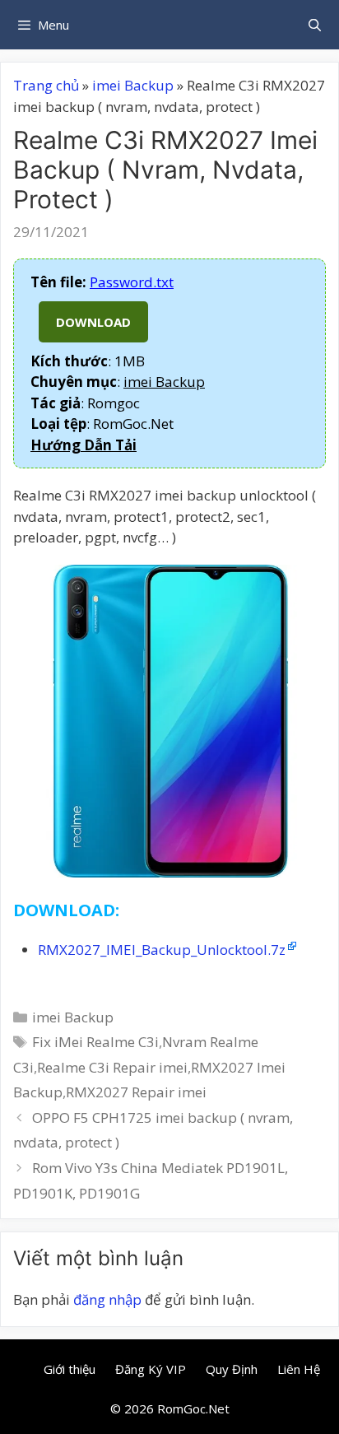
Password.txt (132, 281)
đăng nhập (107, 1299)
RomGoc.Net (193, 1408)
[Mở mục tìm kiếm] (314, 24)
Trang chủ (46, 85)
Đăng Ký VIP (150, 1369)
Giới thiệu (69, 1369)
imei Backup (133, 85)
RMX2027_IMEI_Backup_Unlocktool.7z (162, 949)
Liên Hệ (298, 1369)
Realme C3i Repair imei (112, 1067)
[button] (83, 444)
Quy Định (232, 1369)
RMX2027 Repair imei (136, 1091)
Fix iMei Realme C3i (95, 1041)
